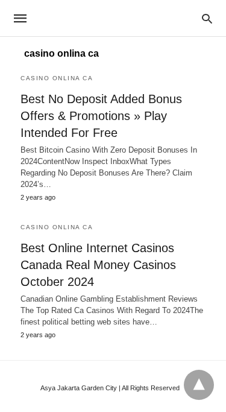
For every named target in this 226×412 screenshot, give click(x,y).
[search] (207, 18)
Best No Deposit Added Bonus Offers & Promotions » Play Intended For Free (101, 115)
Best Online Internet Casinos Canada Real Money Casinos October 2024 (98, 264)
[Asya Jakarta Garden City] (112, 18)
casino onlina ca (56, 78)
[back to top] (199, 385)
